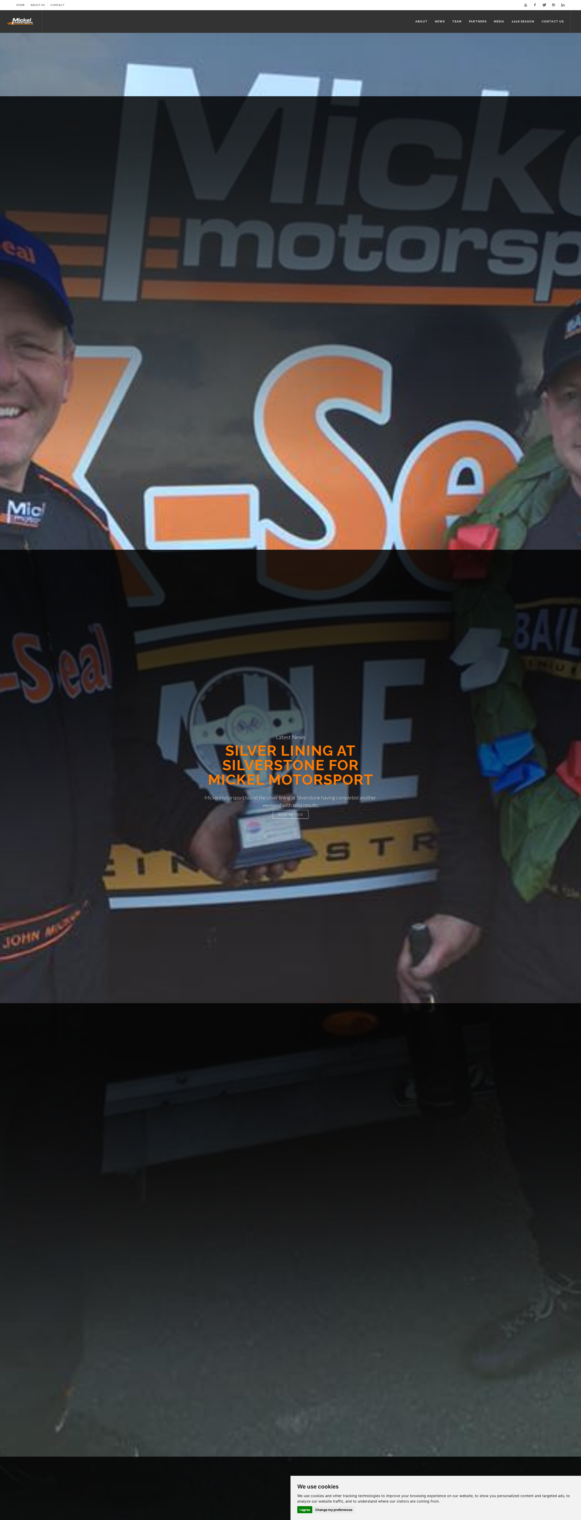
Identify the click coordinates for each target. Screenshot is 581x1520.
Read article (290, 814)
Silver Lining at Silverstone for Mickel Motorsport (290, 765)
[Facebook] (534, 5)
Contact (57, 5)
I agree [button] (305, 1510)
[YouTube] (525, 5)
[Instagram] (553, 5)
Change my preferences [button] (333, 1510)
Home (20, 5)
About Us (37, 5)
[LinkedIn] (562, 5)
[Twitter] (544, 5)
